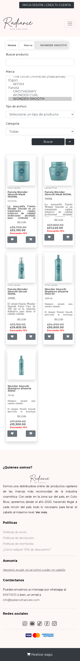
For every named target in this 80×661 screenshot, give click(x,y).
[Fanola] (40, 88)
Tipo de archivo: (16, 106)
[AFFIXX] (40, 84)
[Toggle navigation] (69, 23)
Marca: (10, 71)
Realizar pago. (41, 654)
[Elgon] (40, 80)
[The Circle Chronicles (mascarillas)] (40, 76)
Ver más (41, 512)
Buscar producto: (17, 54)
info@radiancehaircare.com (21, 600)
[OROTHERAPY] (40, 91)
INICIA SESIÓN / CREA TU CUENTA (46, 5)
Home (12, 45)
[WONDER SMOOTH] (40, 99)
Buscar (48, 141)
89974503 (10, 595)
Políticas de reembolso (18, 544)
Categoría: (13, 123)
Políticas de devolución (18, 538)
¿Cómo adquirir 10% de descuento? (27, 549)
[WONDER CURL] (40, 95)
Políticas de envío (15, 532)
